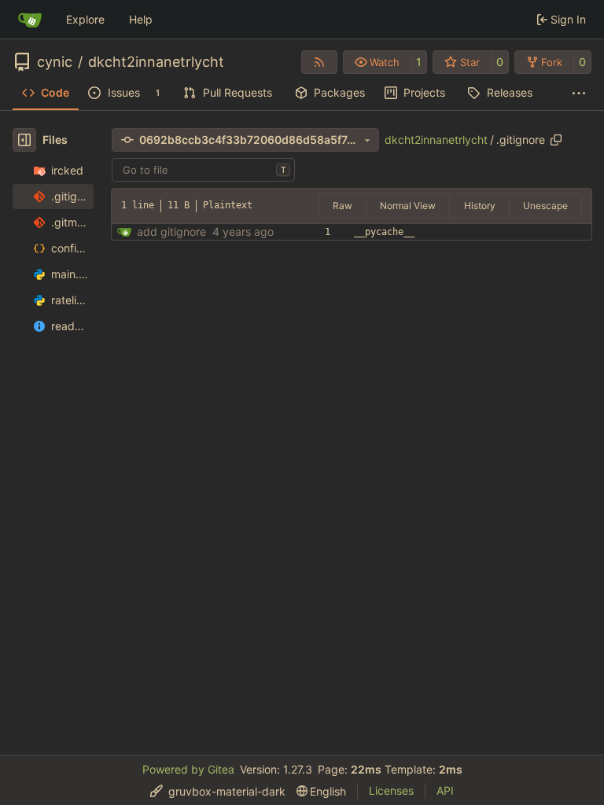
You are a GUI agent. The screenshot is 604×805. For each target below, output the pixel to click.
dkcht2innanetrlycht (156, 62)
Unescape (545, 205)
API (445, 790)
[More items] (578, 93)
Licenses (391, 790)
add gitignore (171, 231)
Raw (342, 205)
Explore (85, 19)
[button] (377, 62)
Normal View (408, 205)
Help (141, 19)
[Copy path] (556, 139)
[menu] (217, 791)
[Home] (30, 20)
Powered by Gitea (188, 769)
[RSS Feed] (319, 62)
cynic (54, 62)
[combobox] (203, 170)
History (479, 205)
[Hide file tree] (24, 140)
